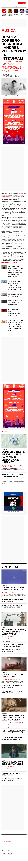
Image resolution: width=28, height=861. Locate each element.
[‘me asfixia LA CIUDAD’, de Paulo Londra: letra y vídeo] (14, 619)
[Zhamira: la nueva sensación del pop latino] (4, 310)
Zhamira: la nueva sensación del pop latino (15, 313)
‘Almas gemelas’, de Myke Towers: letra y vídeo (12, 606)
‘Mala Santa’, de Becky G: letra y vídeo (11, 686)
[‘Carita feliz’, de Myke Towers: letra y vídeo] (14, 576)
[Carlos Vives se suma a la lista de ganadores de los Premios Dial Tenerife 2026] (4, 321)
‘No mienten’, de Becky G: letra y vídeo (11, 692)
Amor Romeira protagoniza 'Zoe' (13, 482)
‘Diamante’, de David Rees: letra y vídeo (12, 779)
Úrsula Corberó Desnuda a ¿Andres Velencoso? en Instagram (13, 47)
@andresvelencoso (6, 196)
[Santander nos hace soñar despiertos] (4, 301)
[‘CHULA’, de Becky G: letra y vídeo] (14, 664)
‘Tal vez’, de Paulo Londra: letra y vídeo (12, 650)
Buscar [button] (25, 6)
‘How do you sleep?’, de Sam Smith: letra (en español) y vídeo (13, 732)
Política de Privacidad (6, 845)
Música (8, 30)
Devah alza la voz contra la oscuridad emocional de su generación (15, 285)
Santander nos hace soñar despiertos (15, 303)
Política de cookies (6, 848)
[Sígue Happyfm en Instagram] (21, 3)
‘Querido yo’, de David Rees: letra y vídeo (12, 774)
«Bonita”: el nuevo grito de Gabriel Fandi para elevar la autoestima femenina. (15, 271)
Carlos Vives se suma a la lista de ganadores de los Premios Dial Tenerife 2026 (15, 325)
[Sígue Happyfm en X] (23, 3)
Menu (2, 6)
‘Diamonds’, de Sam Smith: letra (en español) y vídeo (12, 738)
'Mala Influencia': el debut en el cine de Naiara (12, 475)
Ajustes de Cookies (6, 850)
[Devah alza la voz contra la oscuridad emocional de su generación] (4, 281)
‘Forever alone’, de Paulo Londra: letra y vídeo (12, 645)
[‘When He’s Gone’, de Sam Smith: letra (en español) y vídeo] (14, 705)
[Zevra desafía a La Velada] (4, 294)
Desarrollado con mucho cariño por (7, 855)
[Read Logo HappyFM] (9, 3)
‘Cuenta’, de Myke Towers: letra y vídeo (12, 600)
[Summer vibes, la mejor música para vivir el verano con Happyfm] (14, 441)
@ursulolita (20, 193)
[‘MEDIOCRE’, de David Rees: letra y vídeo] (14, 751)
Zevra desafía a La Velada (15, 295)
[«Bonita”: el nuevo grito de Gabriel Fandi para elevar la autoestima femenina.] (4, 267)
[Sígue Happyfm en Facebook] (19, 3)
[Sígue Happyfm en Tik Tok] (25, 3)
